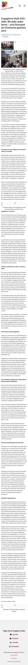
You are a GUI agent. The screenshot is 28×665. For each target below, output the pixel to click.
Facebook (15, 638)
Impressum (14, 658)
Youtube (15, 634)
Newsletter (15, 646)
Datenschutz (14, 655)
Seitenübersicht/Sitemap (14, 661)
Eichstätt (5, 36)
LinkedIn (15, 642)
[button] (20, 6)
